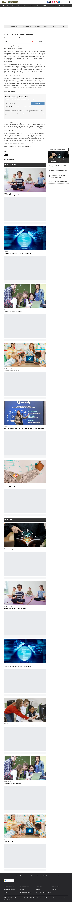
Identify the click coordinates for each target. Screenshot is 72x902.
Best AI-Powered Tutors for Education (58, 160)
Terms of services (22, 110)
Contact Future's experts (25, 886)
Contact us (6, 892)
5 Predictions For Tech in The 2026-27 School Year (58, 176)
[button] (67, 2)
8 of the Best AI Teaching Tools (59, 181)
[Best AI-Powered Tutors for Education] (58, 157)
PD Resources (47, 6)
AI (63, 26)
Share (7, 41)
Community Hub (27, 26)
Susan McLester (8, 37)
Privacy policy (39, 886)
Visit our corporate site (55, 876)
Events (39, 6)
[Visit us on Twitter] (50, 2)
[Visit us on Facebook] (48, 2)
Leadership (32, 6)
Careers (22, 889)
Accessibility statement (9, 889)
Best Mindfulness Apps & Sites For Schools (59, 171)
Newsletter (43, 41)
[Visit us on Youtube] (54, 2)
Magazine (37, 26)
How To (14, 6)
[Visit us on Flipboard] (57, 2)
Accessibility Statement (25, 892)
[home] (4, 5)
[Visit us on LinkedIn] (59, 2)
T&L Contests (56, 26)
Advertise (46, 26)
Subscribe (62, 6)
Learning (6, 31)
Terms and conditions (9, 886)
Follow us (35, 41)
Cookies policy (55, 886)
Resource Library (15, 26)
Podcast (55, 6)
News (8, 6)
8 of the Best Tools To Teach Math (58, 166)
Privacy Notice (8, 111)
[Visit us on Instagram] (52, 2)
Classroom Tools (22, 6)
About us (54, 889)
